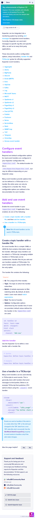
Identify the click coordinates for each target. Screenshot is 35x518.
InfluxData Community (14, 485)
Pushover (7, 117)
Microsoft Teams (10, 94)
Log (5, 91)
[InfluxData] (2, 3)
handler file (25, 57)
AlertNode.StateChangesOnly (14, 432)
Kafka (6, 88)
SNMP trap (8, 129)
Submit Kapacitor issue (15, 505)
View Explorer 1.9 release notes (13, 20)
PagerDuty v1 (9, 105)
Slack (6, 126)
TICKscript (5, 59)
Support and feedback (13, 458)
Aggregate (8, 67)
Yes (24, 448)
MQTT (6, 96)
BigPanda (7, 73)
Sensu (6, 120)
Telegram (7, 135)
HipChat (7, 85)
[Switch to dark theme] (32, 2)
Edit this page (11, 495)
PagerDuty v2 (9, 108)
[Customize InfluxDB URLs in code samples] (30, 2)
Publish (7, 114)
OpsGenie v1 (8, 99)
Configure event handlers (12, 150)
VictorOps (7, 138)
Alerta (6, 70)
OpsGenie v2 (9, 102)
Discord (7, 76)
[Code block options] (31, 319)
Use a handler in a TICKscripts (15, 222)
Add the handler (9, 341)
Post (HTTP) (8, 111)
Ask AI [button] (31, 515)
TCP (5, 132)
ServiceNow (8, 123)
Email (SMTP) (9, 79)
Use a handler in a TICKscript (16, 371)
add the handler (19, 219)
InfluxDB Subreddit (13, 488)
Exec (6, 82)
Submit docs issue (13, 500)
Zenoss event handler (12, 141)
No (30, 448)
